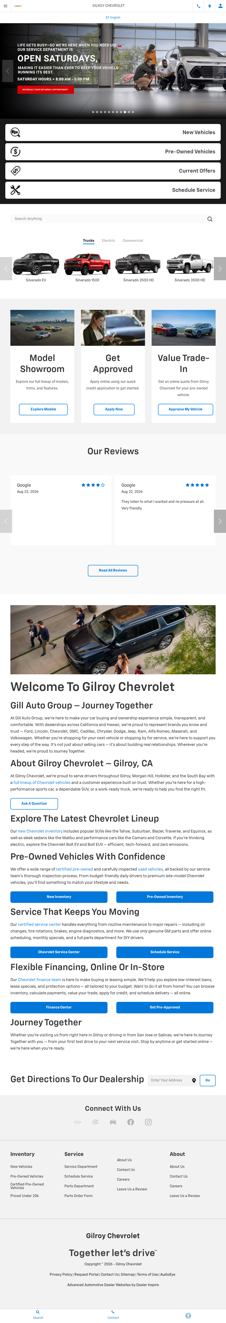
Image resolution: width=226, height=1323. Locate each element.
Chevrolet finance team (39, 980)
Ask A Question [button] (34, 804)
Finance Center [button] (59, 1007)
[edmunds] (113, 1122)
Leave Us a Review (132, 1189)
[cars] (78, 1122)
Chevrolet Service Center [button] (59, 952)
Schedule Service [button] (165, 952)
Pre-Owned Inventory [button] (165, 897)
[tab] (88, 241)
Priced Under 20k (24, 1196)
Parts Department (79, 1186)
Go (207, 1080)
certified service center (39, 925)
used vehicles (150, 869)
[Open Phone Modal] (198, 6)
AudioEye (167, 1275)
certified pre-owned (74, 869)
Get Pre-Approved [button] (165, 1007)
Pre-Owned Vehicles (26, 1176)
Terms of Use (147, 1275)
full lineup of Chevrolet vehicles (41, 783)
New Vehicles (21, 1167)
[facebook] (131, 1122)
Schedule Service (78, 1176)
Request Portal (86, 1275)
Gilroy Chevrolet (129, 1264)
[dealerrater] (95, 1122)
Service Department (80, 1167)
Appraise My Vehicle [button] (185, 409)
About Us (124, 1160)
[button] (93, 112)
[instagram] (148, 1122)
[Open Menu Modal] (5, 6)
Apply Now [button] (114, 409)
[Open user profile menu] (220, 5)
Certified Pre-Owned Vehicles (27, 1186)
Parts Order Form (78, 1196)
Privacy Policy (61, 1275)
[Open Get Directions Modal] (209, 6)
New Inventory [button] (59, 897)
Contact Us (126, 1170)
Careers (123, 1180)
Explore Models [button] (43, 409)
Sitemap (128, 1275)
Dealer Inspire (147, 1285)
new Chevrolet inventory (40, 831)
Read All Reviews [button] (113, 570)
